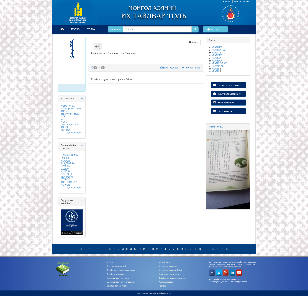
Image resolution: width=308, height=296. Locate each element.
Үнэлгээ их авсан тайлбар (170, 270)
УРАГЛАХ (217, 47)
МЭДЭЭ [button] (75, 29)
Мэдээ (110, 262)
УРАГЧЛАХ (218, 66)
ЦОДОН (65, 168)
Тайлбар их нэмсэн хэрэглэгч (172, 278)
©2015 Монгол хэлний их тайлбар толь (154, 293)
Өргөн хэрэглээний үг (229, 85)
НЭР (63, 116)
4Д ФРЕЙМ (67, 176)
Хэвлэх (195, 42)
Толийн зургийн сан (115, 274)
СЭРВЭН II (67, 174)
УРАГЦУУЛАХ (219, 63)
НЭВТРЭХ (227, 1)
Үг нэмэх (218, 29)
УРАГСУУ (217, 58)
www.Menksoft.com (232, 267)
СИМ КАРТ (67, 166)
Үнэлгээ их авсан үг (168, 266)
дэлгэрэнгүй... (75, 132)
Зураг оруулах (171, 67)
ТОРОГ (64, 127)
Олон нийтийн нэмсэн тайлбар (121, 282)
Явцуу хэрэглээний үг (229, 93)
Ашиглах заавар (166, 282)
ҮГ (62, 119)
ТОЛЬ (64, 111)
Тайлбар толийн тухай (117, 286)
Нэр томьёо (223, 111)
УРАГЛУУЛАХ (219, 50)
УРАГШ (215, 68)
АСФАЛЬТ (66, 184)
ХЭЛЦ (64, 122)
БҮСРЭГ (65, 179)
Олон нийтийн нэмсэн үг (118, 278)
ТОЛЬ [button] (90, 29)
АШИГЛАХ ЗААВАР (241, 1)
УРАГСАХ (217, 55)
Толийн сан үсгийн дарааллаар (121, 270)
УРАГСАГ (217, 52)
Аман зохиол (224, 102)
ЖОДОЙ (65, 160)
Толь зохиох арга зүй (116, 266)
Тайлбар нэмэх (192, 67)
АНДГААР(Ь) (68, 163)
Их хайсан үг (165, 262)
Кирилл (114, 29)
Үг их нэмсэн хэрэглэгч (169, 274)
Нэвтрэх (162, 286)
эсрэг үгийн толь (70, 114)
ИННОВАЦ (66, 171)
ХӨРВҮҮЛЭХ (68, 105)
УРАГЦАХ (217, 60)
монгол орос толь (70, 124)
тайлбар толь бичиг (71, 108)
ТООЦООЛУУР (69, 182)
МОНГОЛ (66, 130)
